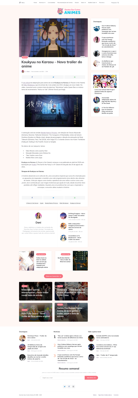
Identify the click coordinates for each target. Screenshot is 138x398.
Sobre (82, 2)
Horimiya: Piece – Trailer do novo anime (37, 337)
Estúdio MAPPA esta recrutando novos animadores (107, 337)
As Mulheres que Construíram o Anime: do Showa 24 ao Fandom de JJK (109, 64)
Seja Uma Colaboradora (105, 395)
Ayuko (34, 165)
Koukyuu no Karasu (75, 203)
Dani (28, 71)
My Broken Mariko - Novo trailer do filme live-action (64, 260)
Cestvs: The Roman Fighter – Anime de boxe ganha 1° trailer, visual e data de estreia (70, 312)
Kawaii (77, 2)
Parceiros (101, 2)
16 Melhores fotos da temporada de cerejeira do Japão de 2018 (36, 346)
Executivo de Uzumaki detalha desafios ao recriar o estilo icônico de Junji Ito (37, 357)
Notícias (41, 2)
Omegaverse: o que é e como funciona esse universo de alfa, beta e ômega (109, 54)
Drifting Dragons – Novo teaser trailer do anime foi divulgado (76, 215)
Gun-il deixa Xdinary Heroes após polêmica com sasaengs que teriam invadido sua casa (109, 29)
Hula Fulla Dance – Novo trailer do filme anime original (35, 315)
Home (35, 2)
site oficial (26, 83)
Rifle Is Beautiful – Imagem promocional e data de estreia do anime (76, 226)
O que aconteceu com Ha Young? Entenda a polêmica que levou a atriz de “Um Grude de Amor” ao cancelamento (109, 42)
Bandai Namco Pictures (49, 133)
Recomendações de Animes (65, 2)
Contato (116, 395)
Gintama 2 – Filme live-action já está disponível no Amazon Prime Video (71, 292)
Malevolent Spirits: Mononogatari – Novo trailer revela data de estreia (35, 292)
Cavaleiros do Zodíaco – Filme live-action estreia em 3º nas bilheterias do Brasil (106, 346)
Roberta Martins (62, 340)
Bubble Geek (91, 2)
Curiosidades (51, 2)
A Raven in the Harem (32, 203)
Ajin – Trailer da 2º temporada (106, 355)
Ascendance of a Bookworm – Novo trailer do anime (74, 237)
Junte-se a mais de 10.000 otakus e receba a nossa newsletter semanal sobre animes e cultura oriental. (69, 372)
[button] (53, 111)
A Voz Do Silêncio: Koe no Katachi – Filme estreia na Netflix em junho (108, 110)
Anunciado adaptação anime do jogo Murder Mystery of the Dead (109, 100)
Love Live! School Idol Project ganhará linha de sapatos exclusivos (105, 91)
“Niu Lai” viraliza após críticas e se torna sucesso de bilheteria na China (70, 337)
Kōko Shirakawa (29, 85)
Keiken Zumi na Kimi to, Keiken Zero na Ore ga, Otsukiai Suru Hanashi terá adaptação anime (42, 262)
